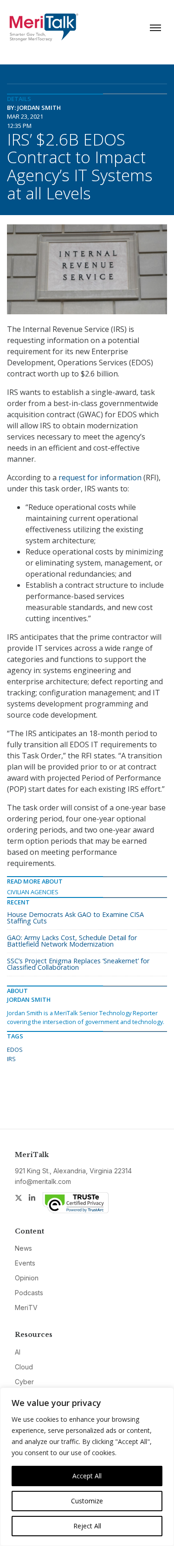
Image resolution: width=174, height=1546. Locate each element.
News (23, 1248)
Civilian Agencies (32, 892)
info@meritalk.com (43, 1181)
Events (25, 1263)
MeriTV (26, 1307)
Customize (87, 1500)
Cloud (24, 1367)
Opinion (27, 1278)
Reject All (87, 1525)
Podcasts (29, 1293)
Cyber (24, 1382)
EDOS (15, 1049)
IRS (11, 1059)
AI (17, 1352)
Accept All (87, 1475)
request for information (100, 477)
